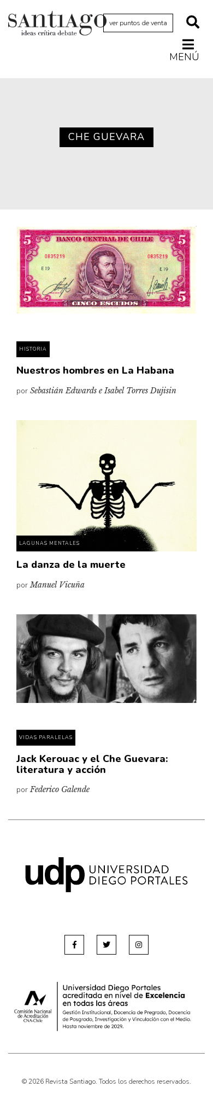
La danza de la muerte (71, 564)
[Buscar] (192, 23)
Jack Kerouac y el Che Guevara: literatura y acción (92, 764)
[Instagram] (139, 945)
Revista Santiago (57, 24)
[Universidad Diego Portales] (106, 874)
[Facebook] (74, 945)
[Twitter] (106, 945)
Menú (184, 56)
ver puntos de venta (138, 23)
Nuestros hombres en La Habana (95, 370)
